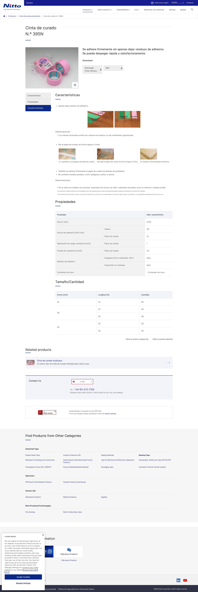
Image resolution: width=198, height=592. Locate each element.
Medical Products (69, 497)
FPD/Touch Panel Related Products (38, 482)
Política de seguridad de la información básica (76, 589)
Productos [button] (87, 10)
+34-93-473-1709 (84, 389)
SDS (107, 68)
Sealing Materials (107, 455)
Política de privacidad (47, 589)
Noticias (172, 10)
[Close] (43, 534)
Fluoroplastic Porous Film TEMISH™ (38, 467)
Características (34, 95)
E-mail (82, 382)
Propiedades (33, 102)
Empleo (183, 10)
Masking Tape (144, 455)
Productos (12, 16)
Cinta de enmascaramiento (29, 16)
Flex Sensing (30, 512)
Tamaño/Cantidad (35, 108)
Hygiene (104, 497)
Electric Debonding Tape (72, 512)
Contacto (189, 3)
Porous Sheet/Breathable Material (75, 467)
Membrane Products (33, 497)
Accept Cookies (23, 577)
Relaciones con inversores (154, 10)
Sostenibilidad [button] (122, 10)
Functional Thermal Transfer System (152, 467)
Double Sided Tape (32, 455)
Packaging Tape (107, 467)
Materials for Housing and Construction (40, 460)
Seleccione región (162, 3)
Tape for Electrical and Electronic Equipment (117, 460)
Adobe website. (111, 414)
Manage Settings (23, 583)
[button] (192, 9)
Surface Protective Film (72, 455)
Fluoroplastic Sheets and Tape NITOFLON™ (155, 460)
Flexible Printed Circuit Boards (74, 482)
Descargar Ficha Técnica (91, 69)
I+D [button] (136, 10)
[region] (23, 561)
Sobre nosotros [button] (104, 10)
